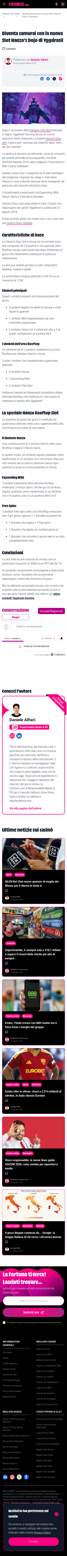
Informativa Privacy (11, 1380)
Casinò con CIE (43, 1349)
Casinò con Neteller (45, 1393)
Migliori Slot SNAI (44, 1460)
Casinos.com (8, 14)
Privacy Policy (42, 1532)
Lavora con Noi (9, 1374)
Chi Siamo (7, 1352)
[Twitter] (54, 78)
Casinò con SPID (43, 1354)
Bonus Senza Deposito (13, 1441)
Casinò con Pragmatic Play (48, 1365)
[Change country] (56, 4)
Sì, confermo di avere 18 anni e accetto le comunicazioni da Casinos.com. (34, 1322)
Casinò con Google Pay (46, 1404)
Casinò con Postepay (45, 1399)
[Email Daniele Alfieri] (12, 736)
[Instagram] (12, 1477)
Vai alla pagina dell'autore (25, 808)
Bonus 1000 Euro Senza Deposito (14, 1420)
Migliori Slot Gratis (44, 1455)
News (17, 14)
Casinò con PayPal (44, 1377)
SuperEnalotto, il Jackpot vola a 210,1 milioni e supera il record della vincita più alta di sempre (32, 954)
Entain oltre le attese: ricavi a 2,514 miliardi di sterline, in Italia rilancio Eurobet (33, 1093)
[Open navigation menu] (4, 4)
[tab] (12, 638)
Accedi (44, 611)
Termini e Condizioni (12, 1386)
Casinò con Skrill (44, 1388)
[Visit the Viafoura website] (57, 654)
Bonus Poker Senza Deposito (16, 1436)
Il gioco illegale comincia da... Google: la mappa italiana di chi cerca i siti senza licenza (33, 1235)
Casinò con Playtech (45, 1371)
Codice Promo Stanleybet (47, 1444)
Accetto (33, 1541)
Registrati (56, 611)
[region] (33, 633)
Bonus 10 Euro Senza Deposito (12, 1428)
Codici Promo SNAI (45, 1433)
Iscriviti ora (31, 1312)
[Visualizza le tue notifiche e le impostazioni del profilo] (61, 638)
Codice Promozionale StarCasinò (46, 1426)
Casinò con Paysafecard (47, 1382)
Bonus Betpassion (11, 1469)
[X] (19, 1477)
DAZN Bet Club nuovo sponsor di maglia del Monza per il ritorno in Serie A (32, 883)
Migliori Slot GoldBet (45, 1472)
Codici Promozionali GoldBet (49, 1419)
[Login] (63, 4)
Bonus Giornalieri (10, 1447)
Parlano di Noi (9, 1369)
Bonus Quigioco (10, 1463)
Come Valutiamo (10, 1363)
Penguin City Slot (40, 130)
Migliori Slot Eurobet (45, 1477)
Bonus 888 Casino (11, 1458)
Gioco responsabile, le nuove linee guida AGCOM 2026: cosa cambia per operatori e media (31, 1164)
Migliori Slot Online (45, 1449)
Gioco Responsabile (12, 1391)
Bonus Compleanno (12, 1452)
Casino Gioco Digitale (19, 223)
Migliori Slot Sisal (44, 1466)
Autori (5, 1358)
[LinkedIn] (42, 78)
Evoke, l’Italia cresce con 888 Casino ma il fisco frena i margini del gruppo (31, 1025)
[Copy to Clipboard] (60, 78)
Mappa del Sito (9, 1397)
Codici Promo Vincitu (46, 1438)
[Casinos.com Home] (19, 4)
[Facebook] (48, 78)
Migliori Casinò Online (46, 1360)
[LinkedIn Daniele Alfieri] (19, 736)
